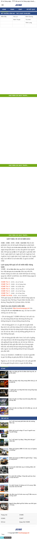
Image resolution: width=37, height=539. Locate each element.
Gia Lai (15, 16)
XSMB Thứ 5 (5, 289)
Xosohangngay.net (23, 533)
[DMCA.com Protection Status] (5, 538)
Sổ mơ (3, 522)
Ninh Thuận (16, 19)
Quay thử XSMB (24, 522)
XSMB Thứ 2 (5, 282)
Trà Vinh (28, 19)
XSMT (20, 9)
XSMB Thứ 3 (5, 284)
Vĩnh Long (29, 22)
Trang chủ (4, 515)
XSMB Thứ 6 (5, 291)
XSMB (4, 9)
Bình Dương (29, 16)
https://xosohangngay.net (21, 308)
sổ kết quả (31, 9)
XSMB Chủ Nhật (6, 295)
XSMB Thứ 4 (5, 286)
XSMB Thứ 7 (5, 293)
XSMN (12, 9)
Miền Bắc (4, 16)
